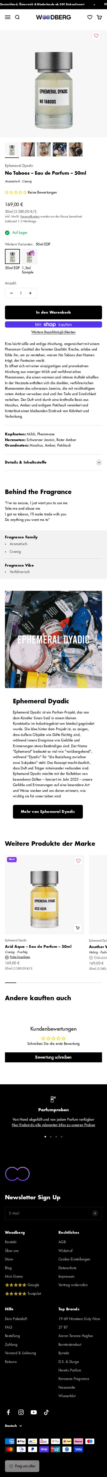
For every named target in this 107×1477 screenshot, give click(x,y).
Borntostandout (69, 1344)
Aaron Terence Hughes (75, 1336)
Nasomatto (66, 1387)
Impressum (66, 1276)
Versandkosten (30, 216)
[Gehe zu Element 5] (76, 150)
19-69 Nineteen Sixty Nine (79, 1319)
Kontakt (10, 1242)
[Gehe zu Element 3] (44, 150)
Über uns (11, 1250)
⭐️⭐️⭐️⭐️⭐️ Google (22, 1285)
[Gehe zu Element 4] (60, 150)
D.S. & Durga (68, 1361)
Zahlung (11, 1344)
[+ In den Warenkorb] (77, 927)
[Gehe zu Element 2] (28, 150)
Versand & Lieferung (20, 1353)
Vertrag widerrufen (73, 1285)
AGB (62, 1242)
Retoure (11, 1361)
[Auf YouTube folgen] (33, 1412)
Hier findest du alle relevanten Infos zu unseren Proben (53, 1125)
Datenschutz (67, 1268)
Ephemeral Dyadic (19, 165)
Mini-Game (14, 1276)
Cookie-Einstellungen (74, 1259)
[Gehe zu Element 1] (12, 150)
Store (9, 1259)
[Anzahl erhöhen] (30, 293)
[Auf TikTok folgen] (46, 1412)
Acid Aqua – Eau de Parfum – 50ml (38, 946)
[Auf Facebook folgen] (8, 1412)
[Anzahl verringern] (11, 293)
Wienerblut (66, 1396)
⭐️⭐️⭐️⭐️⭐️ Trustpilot (23, 1293)
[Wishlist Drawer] (90, 17)
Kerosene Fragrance (73, 1378)
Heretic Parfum (69, 1370)
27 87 (63, 1327)
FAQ (8, 1327)
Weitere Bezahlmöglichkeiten (53, 332)
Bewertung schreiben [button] (53, 1057)
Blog (8, 1268)
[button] (16, 192)
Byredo (63, 1353)
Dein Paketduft (16, 1319)
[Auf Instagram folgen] (21, 1412)
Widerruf (65, 1250)
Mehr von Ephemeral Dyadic (48, 811)
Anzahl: (11, 283)
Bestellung (12, 1336)
